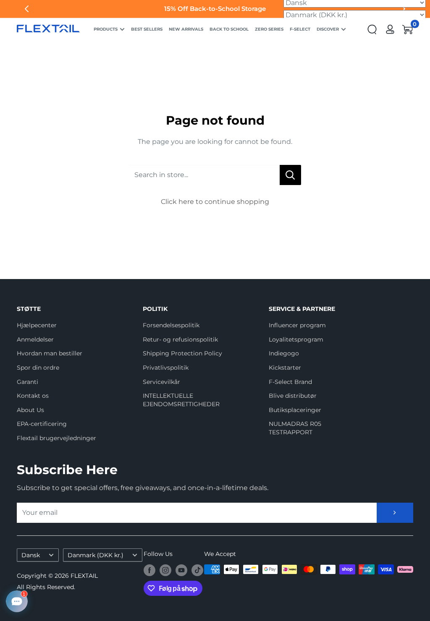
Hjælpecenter (37, 325)
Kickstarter (285, 367)
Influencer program (297, 325)
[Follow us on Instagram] (165, 570)
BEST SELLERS (147, 29)
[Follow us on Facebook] (149, 570)
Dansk (30, 555)
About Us (30, 410)
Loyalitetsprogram (296, 339)
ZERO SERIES (269, 29)
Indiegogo (284, 353)
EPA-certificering (42, 424)
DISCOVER (328, 29)
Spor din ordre (38, 367)
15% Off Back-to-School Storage (215, 9)
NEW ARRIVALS (186, 29)
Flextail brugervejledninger (56, 438)
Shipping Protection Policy (182, 353)
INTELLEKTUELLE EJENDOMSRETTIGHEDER (181, 400)
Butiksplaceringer (295, 410)
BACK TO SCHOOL (229, 29)
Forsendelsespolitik (171, 325)
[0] (407, 29)
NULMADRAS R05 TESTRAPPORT (295, 428)
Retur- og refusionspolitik (180, 339)
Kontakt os (33, 395)
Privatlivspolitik (166, 367)
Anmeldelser (35, 339)
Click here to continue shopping (215, 202)
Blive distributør (293, 395)
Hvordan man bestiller (49, 353)
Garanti (27, 382)
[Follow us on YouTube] (181, 570)
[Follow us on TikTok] (197, 570)
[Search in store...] (290, 175)
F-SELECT (300, 29)
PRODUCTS (106, 29)
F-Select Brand (290, 382)
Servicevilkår (161, 382)
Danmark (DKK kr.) (95, 555)
